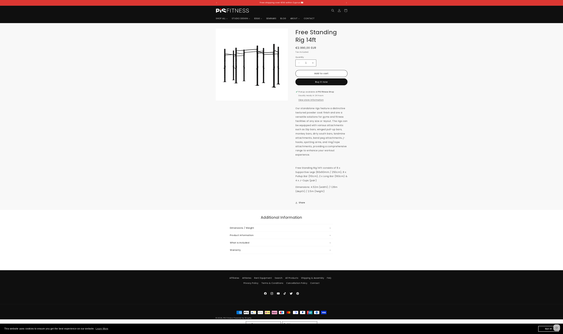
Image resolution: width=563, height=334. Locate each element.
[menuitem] (222, 18)
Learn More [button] (102, 328)
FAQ (329, 278)
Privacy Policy (251, 283)
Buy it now (321, 81)
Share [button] (302, 202)
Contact (314, 283)
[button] (333, 10)
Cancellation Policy (296, 283)
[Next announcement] (346, 3)
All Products (291, 278)
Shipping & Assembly (312, 278)
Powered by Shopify (242, 318)
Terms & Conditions (272, 283)
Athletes (246, 278)
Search (279, 278)
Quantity (299, 57)
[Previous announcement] (216, 3)
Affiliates (234, 278)
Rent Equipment (263, 278)
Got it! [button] (548, 329)
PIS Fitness (228, 318)
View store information (311, 99)
